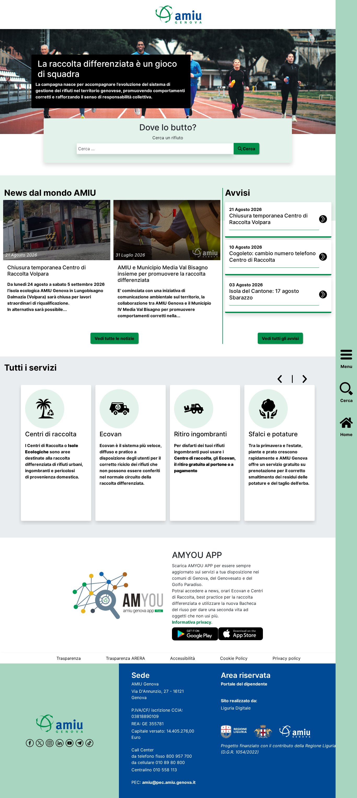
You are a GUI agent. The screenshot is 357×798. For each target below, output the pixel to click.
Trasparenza (68, 658)
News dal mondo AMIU (50, 193)
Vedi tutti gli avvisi (280, 338)
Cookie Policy (233, 658)
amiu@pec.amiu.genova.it (168, 782)
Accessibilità (182, 658)
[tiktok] (89, 743)
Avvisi (237, 193)
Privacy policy (287, 658)
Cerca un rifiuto (167, 137)
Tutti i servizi (30, 367)
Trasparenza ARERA (125, 658)
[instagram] (50, 743)
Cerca (346, 400)
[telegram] (79, 743)
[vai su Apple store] (240, 634)
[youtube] (69, 743)
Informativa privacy (191, 622)
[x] (40, 743)
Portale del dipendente (244, 684)
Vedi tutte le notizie (114, 338)
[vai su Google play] (195, 634)
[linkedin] (60, 743)
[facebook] (30, 743)
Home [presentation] (346, 434)
